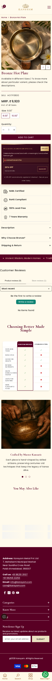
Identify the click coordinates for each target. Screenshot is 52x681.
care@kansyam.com (14, 585)
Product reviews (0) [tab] (13, 281)
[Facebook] (5, 593)
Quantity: (6, 124)
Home (4, 17)
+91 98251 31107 (20, 574)
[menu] (49, 7)
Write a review (25, 301)
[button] (43, 67)
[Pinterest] (13, 593)
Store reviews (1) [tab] (39, 281)
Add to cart (26, 137)
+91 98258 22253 (11, 577)
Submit (41, 639)
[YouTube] (17, 593)
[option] (26, 45)
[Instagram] (9, 593)
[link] (26, 424)
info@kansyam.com (21, 582)
